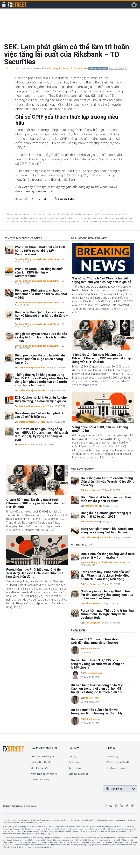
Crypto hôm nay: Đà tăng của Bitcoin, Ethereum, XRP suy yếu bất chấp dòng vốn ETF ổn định (36, 503)
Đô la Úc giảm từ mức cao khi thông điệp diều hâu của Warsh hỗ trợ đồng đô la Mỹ (107, 481)
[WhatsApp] (105, 806)
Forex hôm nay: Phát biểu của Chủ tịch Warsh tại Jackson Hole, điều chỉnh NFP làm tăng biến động (35, 573)
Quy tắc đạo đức (39, 767)
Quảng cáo (74, 762)
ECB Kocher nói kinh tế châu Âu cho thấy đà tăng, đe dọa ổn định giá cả (41, 399)
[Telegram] (111, 806)
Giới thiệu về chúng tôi (44, 748)
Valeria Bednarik (93, 673)
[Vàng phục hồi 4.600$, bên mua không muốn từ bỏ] (103, 407)
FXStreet (13, 2)
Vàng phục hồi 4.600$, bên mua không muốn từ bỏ (100, 429)
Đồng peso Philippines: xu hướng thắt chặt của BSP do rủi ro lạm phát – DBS (41, 294)
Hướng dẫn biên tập (41, 762)
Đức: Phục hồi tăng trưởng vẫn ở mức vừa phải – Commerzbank (108, 555)
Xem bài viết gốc (118, 68)
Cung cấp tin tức (66, 199)
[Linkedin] (116, 806)
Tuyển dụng (75, 767)
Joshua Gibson (92, 506)
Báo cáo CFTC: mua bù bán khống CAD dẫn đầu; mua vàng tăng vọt (95, 641)
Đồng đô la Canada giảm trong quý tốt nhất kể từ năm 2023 (106, 514)
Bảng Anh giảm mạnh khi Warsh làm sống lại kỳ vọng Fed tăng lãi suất (107, 530)
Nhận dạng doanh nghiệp (44, 773)
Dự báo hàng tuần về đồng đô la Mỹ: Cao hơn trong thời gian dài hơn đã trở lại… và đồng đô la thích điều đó (97, 688)
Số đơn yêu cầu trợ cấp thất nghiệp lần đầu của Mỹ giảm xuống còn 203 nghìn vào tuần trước (107, 594)
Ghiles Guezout (92, 490)
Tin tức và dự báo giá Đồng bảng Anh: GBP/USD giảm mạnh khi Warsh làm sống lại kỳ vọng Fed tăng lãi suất (41, 434)
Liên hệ (72, 756)
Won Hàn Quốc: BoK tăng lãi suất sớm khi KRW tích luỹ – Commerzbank (39, 272)
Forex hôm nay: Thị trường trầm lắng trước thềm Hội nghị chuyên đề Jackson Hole (107, 614)
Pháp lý (110, 748)
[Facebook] (127, 806)
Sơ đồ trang (112, 756)
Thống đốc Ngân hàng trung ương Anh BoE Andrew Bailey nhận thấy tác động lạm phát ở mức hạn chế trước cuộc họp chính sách (42, 380)
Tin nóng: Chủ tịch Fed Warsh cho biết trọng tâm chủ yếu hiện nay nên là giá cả (101, 280)
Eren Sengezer (92, 584)
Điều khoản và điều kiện (118, 762)
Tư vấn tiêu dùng (40, 779)
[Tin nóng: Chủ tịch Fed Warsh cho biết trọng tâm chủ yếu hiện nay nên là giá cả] (103, 258)
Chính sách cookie (116, 767)
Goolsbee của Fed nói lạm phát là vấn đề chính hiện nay (39, 415)
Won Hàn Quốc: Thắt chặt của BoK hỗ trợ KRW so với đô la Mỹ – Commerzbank (40, 250)
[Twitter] (122, 806)
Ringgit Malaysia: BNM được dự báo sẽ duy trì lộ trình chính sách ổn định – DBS (41, 337)
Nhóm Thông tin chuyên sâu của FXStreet (66, 68)
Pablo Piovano (92, 603)
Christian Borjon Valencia (31, 367)
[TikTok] (132, 806)
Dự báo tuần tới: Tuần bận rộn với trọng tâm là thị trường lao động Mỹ (97, 711)
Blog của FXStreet (78, 773)
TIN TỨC (8, 68)
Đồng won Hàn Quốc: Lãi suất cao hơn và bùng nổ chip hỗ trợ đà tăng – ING (41, 315)
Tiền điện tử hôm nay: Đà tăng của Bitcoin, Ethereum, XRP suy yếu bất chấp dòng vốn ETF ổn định (101, 358)
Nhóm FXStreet (26, 444)
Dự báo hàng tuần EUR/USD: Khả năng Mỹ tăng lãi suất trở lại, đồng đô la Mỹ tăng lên (97, 663)
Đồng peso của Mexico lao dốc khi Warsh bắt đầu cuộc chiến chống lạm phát (40, 358)
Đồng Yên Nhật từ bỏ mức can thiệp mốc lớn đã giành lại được (106, 499)
